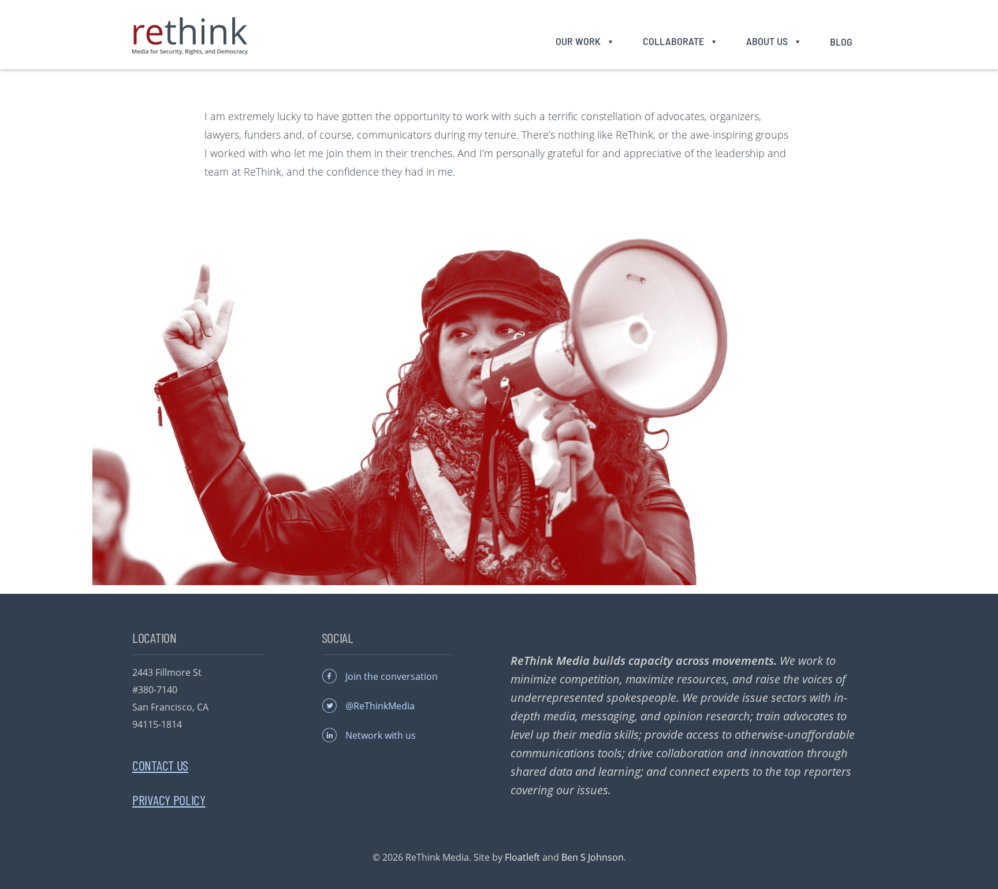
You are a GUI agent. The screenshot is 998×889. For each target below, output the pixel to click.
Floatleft (522, 857)
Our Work (578, 41)
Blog (841, 41)
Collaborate (673, 41)
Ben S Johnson (592, 857)
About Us (767, 41)
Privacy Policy (169, 799)
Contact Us (160, 765)
